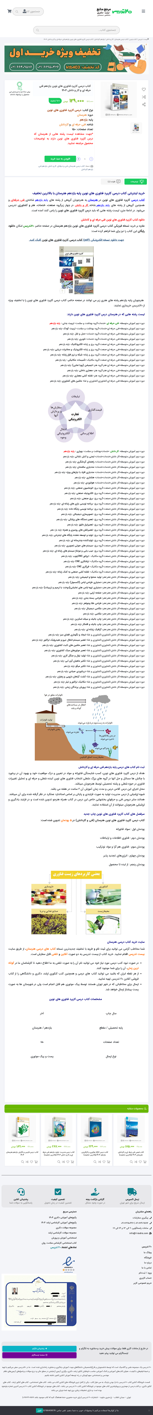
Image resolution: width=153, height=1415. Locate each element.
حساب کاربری (145, 1278)
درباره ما (148, 1263)
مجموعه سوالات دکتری (66, 1227)
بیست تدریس (142, 39)
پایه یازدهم (103, 205)
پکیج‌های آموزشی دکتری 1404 (62, 1217)
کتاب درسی (133, 39)
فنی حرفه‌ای (18, 200)
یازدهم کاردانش (99, 39)
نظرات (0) (112, 181)
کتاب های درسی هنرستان (41, 949)
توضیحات (135, 181)
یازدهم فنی (43, 166)
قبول (39, 1410)
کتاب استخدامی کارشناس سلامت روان (59, 1243)
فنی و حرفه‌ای (62, 166)
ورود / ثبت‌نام (145, 1273)
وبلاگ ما (148, 1252)
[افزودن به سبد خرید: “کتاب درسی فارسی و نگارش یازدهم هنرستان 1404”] (36, 1162)
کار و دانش (109, 39)
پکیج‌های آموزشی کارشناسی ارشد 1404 (58, 1222)
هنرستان (93, 200)
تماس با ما (147, 1268)
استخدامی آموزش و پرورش (63, 1238)
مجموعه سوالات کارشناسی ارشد (62, 1233)
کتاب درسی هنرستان (121, 39)
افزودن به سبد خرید (60, 159)
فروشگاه (148, 1257)
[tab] (135, 182)
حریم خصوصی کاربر (142, 1283)
